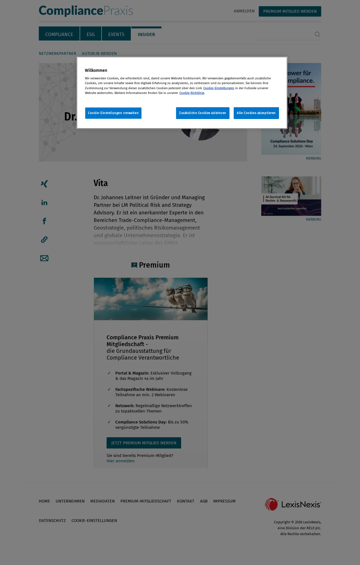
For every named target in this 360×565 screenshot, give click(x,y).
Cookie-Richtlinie (191, 93)
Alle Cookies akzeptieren (256, 113)
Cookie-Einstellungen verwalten (113, 113)
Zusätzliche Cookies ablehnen (202, 113)
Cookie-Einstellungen (218, 88)
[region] (181, 93)
